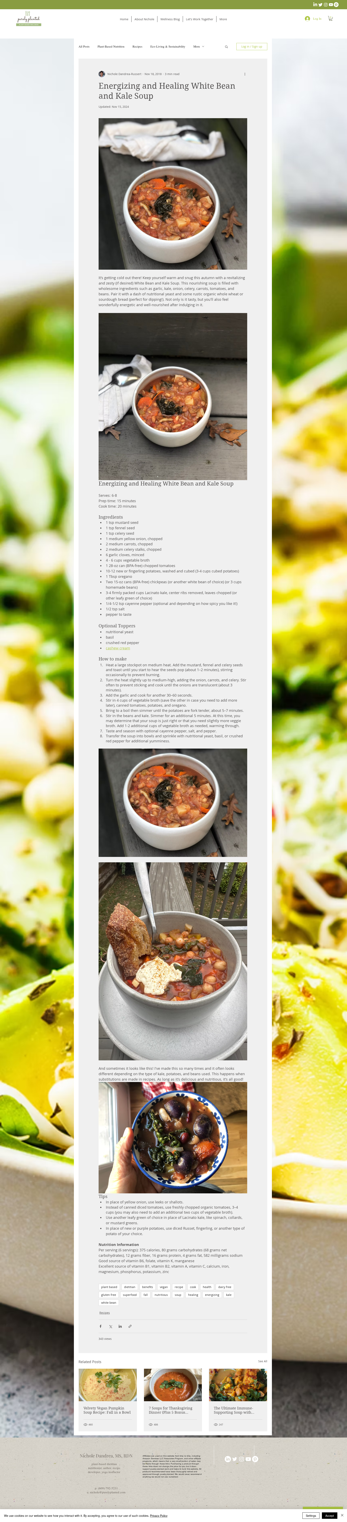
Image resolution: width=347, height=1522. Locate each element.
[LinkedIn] (315, 4)
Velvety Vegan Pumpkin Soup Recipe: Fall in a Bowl (107, 1410)
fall (146, 1295)
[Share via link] (130, 1326)
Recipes (137, 46)
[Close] (342, 1515)
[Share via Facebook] (100, 1326)
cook (193, 1287)
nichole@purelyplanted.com (108, 1492)
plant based (109, 1287)
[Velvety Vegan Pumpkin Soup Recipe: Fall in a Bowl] (108, 1385)
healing (193, 1295)
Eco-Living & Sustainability (167, 46)
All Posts (84, 46)
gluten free (108, 1295)
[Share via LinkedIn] (120, 1326)
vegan (164, 1287)
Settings (311, 1516)
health (207, 1287)
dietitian (129, 1287)
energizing (212, 1295)
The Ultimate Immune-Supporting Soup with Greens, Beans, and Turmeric (233, 1410)
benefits (147, 1287)
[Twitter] (320, 4)
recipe (179, 1287)
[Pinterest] (336, 4)
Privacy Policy (158, 1516)
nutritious (161, 1295)
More (196, 46)
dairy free (224, 1287)
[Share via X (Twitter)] (110, 1326)
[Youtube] (331, 4)
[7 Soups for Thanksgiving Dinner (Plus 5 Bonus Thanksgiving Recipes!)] (173, 1385)
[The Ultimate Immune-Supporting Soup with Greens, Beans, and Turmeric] (238, 1385)
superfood (130, 1295)
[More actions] (244, 74)
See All (262, 1361)
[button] (331, 18)
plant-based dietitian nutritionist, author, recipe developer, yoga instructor (104, 1468)
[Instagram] (325, 4)
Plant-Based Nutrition (111, 46)
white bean (108, 1303)
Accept (329, 1516)
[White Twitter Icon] (235, 1459)
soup (178, 1295)
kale (229, 1295)
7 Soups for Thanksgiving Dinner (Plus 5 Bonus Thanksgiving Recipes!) (170, 1410)
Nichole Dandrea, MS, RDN (106, 1456)
